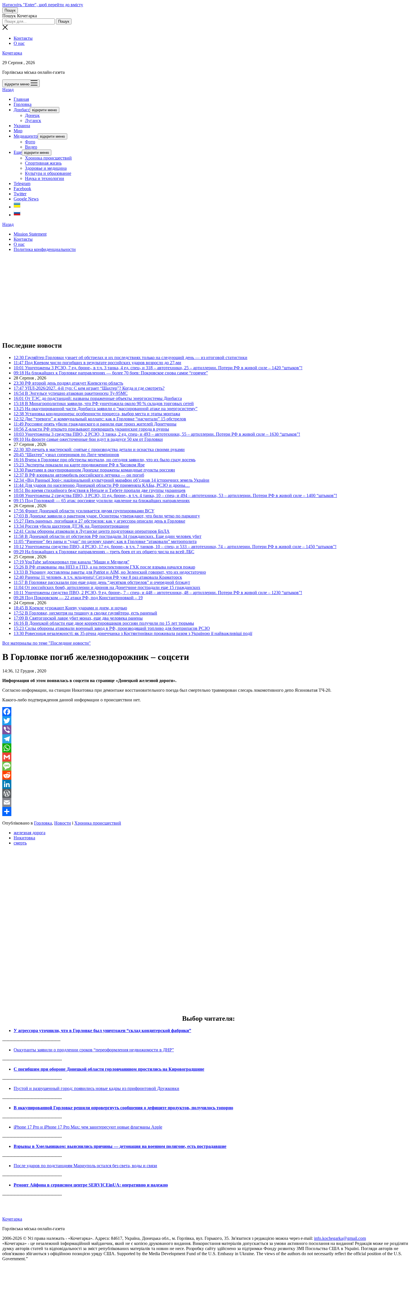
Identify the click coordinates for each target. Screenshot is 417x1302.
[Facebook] (208, 711)
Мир (18, 130)
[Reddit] (208, 775)
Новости (62, 823)
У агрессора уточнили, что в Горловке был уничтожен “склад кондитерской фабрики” (102, 1030)
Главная (21, 99)
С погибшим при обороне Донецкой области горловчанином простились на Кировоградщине (109, 1069)
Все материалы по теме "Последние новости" (46, 643)
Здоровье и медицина (46, 168)
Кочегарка (12, 53)
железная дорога (29, 832)
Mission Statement (30, 234)
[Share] (208, 811)
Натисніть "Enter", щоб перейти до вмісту (42, 4)
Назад (8, 89)
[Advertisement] (172, 296)
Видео (31, 146)
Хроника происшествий (48, 158)
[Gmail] (208, 757)
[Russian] (17, 214)
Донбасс (22, 109)
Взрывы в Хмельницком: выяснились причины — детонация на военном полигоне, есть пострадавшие (120, 1146)
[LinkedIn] (208, 784)
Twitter (20, 193)
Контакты (23, 38)
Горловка (22, 104)
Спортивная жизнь (43, 163)
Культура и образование (48, 173)
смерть (20, 842)
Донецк (32, 115)
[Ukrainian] (17, 206)
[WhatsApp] (208, 747)
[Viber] (208, 729)
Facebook (22, 188)
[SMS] (208, 766)
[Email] (208, 802)
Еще (18, 152)
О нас (19, 43)
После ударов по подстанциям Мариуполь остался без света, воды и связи (85, 1165)
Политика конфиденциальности (45, 249)
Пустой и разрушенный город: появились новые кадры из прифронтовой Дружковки (96, 1088)
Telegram (22, 183)
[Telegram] (208, 738)
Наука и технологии (44, 178)
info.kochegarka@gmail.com (340, 1238)
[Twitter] (208, 720)
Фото (30, 141)
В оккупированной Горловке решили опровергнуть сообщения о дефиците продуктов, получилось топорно (123, 1107)
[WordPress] (208, 793)
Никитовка (24, 837)
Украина (22, 125)
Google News (26, 198)
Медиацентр (26, 136)
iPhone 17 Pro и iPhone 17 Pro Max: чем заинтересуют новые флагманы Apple (88, 1127)
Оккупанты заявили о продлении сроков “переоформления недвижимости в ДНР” (94, 1049)
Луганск (33, 120)
